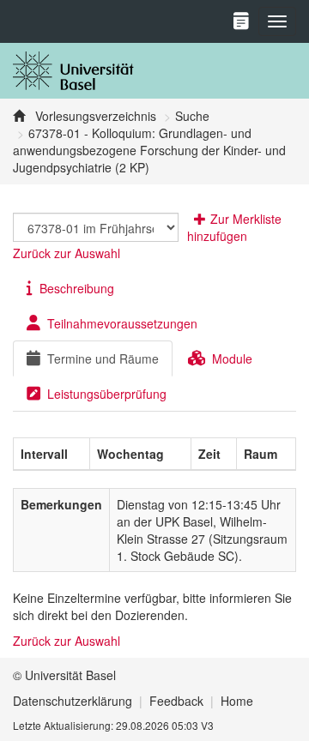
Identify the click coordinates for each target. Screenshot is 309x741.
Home (237, 700)
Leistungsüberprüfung (107, 393)
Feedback (176, 700)
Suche (192, 115)
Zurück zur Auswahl (66, 253)
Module (232, 358)
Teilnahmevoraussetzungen (122, 323)
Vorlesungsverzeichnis (94, 115)
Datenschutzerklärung (72, 700)
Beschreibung (76, 288)
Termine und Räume (103, 358)
